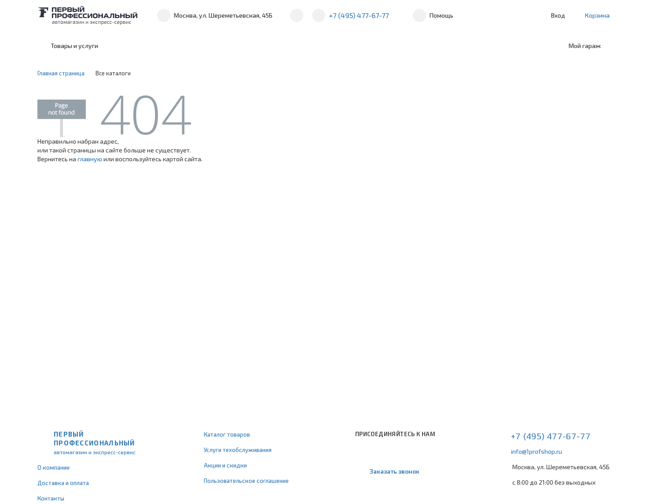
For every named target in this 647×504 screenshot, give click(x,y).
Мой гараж (585, 45)
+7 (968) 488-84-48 (296, 15)
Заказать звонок (394, 471)
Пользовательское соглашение (246, 480)
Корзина (597, 15)
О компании (53, 467)
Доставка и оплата (63, 482)
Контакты (50, 498)
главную (89, 159)
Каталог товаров (227, 434)
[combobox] (179, 45)
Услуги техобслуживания (238, 449)
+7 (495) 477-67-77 (359, 15)
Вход (558, 15)
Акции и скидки (225, 465)
